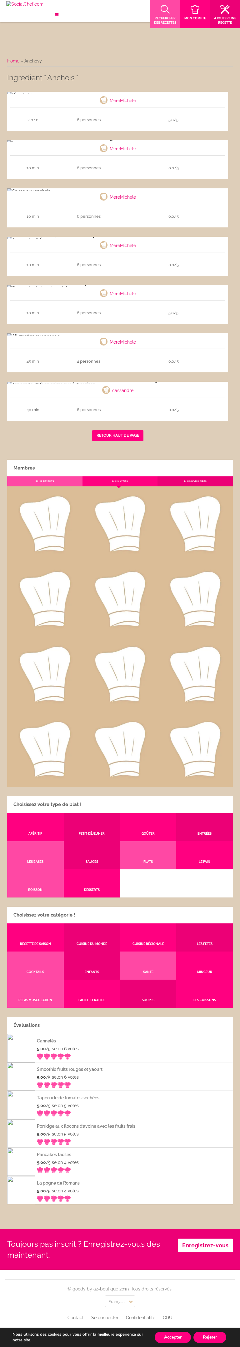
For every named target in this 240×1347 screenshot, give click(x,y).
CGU (167, 1317)
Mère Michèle (44, 556)
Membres (24, 468)
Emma (119, 556)
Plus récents (45, 481)
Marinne (120, 631)
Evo (45, 631)
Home (13, 60)
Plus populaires (195, 481)
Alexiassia (119, 707)
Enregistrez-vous (205, 1245)
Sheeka (44, 782)
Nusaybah (195, 631)
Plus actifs (120, 481)
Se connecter (104, 1317)
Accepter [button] (173, 1337)
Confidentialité (140, 1317)
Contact (76, 1317)
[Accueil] (24, 4)
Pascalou (195, 707)
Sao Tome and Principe (120, 782)
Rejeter (210, 1337)
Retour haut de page (118, 435)
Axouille (195, 556)
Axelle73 (195, 782)
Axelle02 (44, 707)
